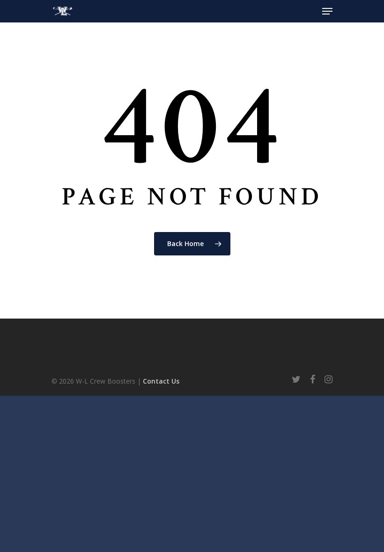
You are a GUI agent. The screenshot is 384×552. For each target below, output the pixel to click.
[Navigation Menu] (327, 11)
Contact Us (161, 381)
